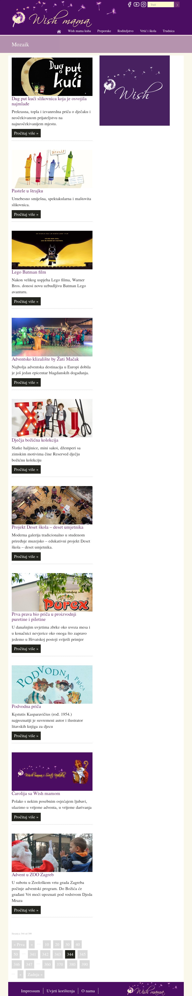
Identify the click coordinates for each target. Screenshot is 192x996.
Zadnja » (35, 974)
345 (82, 954)
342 (45, 954)
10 (47, 944)
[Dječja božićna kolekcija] (52, 418)
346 (17, 964)
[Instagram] (143, 5)
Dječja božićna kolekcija (35, 440)
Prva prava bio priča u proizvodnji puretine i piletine (44, 616)
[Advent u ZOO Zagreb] (52, 853)
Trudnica (168, 31)
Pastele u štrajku (27, 190)
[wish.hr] (135, 90)
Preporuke (104, 31)
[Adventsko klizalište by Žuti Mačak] (52, 337)
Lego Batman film (29, 272)
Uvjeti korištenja (61, 990)
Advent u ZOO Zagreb (33, 874)
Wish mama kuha (79, 31)
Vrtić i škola (148, 31)
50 (16, 954)
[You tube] (136, 5)
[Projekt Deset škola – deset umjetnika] (52, 505)
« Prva (19, 944)
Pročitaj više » (26, 133)
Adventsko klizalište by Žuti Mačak (45, 359)
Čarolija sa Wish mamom (36, 793)
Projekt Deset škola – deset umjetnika (47, 527)
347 (29, 964)
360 (47, 964)
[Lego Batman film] (52, 250)
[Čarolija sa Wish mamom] (52, 771)
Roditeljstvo (125, 31)
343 (58, 954)
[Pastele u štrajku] (52, 169)
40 (78, 944)
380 (72, 964)
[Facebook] (129, 5)
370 (60, 964)
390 (84, 964)
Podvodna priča (26, 706)
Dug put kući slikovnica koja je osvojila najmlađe (49, 101)
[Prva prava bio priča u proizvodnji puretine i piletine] (52, 592)
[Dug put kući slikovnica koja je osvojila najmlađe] (52, 77)
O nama (88, 990)
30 (67, 944)
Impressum (30, 990)
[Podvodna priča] (52, 684)
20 (57, 944)
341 (33, 954)
